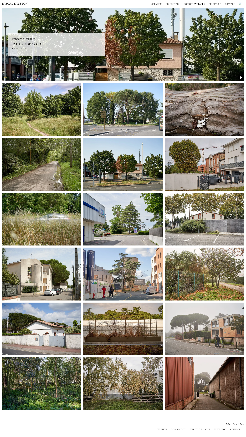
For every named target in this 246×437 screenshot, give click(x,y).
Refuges (187, 8)
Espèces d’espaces (194, 4)
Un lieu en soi (157, 27)
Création (156, 4)
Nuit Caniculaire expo (231, 21)
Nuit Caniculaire (158, 14)
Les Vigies (155, 20)
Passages (188, 17)
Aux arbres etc (190, 11)
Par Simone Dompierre (229, 16)
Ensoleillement (157, 11)
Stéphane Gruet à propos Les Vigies (232, 27)
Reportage (215, 4)
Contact (230, 4)
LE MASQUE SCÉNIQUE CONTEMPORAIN (233, 10)
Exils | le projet (231, 31)
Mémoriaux (156, 24)
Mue (153, 33)
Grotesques (155, 36)
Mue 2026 (155, 8)
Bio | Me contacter (232, 34)
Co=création (173, 4)
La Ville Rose (190, 14)
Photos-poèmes (157, 30)
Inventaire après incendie (161, 17)
